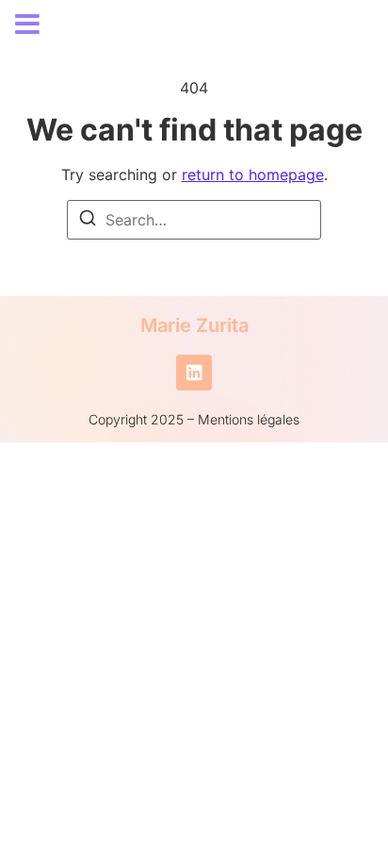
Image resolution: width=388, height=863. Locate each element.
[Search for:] (194, 220)
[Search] (87, 221)
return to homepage (253, 174)
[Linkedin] (194, 372)
